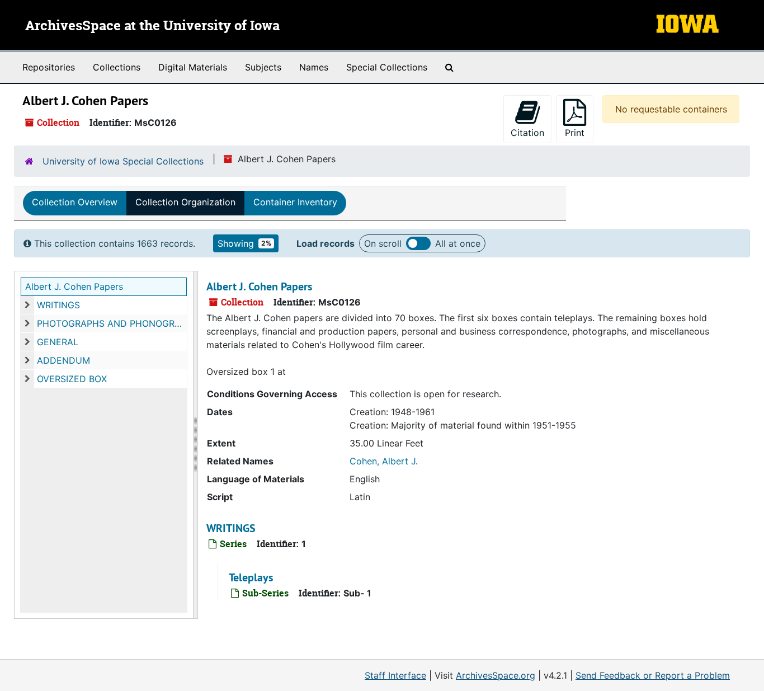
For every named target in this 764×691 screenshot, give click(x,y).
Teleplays (251, 577)
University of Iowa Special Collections (123, 161)
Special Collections (386, 67)
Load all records (418, 243)
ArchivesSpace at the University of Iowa (152, 26)
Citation (527, 132)
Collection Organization (185, 202)
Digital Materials (192, 67)
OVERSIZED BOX (72, 378)
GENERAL (57, 341)
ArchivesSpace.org (495, 675)
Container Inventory (295, 202)
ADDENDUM (63, 360)
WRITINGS (58, 305)
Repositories (48, 67)
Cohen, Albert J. (384, 461)
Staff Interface (395, 675)
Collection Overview (74, 202)
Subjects (263, 67)
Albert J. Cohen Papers (74, 286)
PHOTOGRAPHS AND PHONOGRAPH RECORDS (112, 323)
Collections (116, 67)
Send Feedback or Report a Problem (653, 675)
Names (313, 67)
